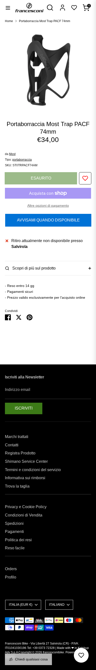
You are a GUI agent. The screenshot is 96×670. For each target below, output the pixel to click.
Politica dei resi (18, 540)
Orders (11, 569)
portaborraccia (22, 159)
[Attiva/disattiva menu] (8, 7)
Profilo (10, 577)
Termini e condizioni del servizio (33, 470)
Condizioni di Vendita (23, 515)
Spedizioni (14, 523)
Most (12, 154)
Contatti (11, 445)
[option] (48, 70)
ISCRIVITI (23, 408)
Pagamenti (14, 531)
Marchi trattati (16, 437)
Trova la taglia (17, 486)
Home (9, 21)
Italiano (56, 604)
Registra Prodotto (20, 453)
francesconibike (53, 652)
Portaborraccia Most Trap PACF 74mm (44, 21)
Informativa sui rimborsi (25, 478)
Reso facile (15, 548)
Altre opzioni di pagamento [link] (48, 205)
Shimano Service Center (26, 461)
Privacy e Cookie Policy (26, 507)
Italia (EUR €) (20, 604)
